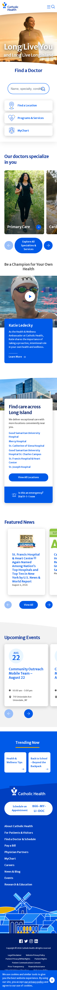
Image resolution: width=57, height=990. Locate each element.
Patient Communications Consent (26, 963)
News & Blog (12, 871)
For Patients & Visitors (18, 832)
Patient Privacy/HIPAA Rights (18, 959)
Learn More (15, 356)
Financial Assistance (36, 966)
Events (8, 878)
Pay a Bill (10, 845)
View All (28, 604)
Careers (9, 865)
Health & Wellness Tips (14, 760)
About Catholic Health (18, 826)
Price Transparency (16, 966)
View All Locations (28, 477)
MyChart (10, 858)
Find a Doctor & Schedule (20, 839)
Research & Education (18, 884)
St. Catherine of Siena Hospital (26, 445)
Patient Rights (41, 959)
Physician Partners (16, 852)
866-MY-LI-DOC (39, 808)
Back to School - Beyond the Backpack (39, 762)
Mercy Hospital (17, 441)
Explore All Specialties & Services (28, 245)
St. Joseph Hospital (20, 466)
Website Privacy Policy (35, 955)
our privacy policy (34, 981)
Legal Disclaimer (14, 955)
